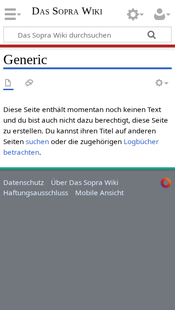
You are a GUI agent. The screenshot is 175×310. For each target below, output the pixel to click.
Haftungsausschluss (35, 192)
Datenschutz (23, 182)
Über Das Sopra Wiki (85, 182)
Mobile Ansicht (99, 192)
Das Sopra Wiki (67, 12)
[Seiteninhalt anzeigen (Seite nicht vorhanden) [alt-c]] (8, 83)
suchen (37, 141)
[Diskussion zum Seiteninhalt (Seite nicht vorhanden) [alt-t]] (29, 83)
